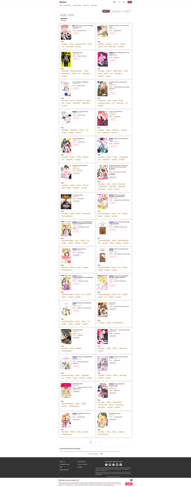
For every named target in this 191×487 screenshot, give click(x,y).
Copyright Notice (64, 464)
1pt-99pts (68, 103)
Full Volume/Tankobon (67, 216)
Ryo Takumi (117, 280)
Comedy (86, 71)
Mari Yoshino (80, 252)
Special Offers (77, 5)
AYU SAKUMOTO (81, 30)
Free (63, 46)
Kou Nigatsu (126, 87)
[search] (119, 2)
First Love (116, 44)
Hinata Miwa (117, 360)
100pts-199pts (86, 73)
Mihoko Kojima (81, 416)
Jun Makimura (117, 200)
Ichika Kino (126, 306)
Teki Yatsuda (80, 198)
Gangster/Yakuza (66, 73)
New (61, 5)
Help (61, 467)
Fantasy (71, 44)
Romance (106, 73)
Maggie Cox (123, 280)
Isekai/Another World (80, 44)
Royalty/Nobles (85, 375)
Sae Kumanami (81, 85)
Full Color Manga (119, 404)
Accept (129, 484)
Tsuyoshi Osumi (118, 416)
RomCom (109, 71)
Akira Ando (123, 172)
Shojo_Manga (101, 71)
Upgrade (110, 189)
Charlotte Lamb (123, 226)
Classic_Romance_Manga (103, 213)
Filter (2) (105, 11)
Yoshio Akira (117, 116)
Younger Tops (115, 130)
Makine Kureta (117, 30)
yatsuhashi (80, 334)
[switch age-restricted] (114, 2)
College (100, 73)
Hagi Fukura (117, 172)
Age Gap (123, 44)
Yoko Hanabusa (118, 253)
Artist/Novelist (74, 130)
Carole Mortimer (125, 200)
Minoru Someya (81, 115)
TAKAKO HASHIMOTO (83, 387)
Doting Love (124, 130)
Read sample (76, 173)
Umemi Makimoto (118, 87)
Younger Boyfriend (124, 157)
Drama (108, 100)
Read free (76, 33)
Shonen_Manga (65, 71)
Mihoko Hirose (81, 307)
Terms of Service (82, 464)
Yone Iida (116, 143)
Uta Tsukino (117, 333)
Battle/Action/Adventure (76, 71)
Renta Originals (121, 184)
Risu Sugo (116, 57)
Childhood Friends (117, 71)
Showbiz (89, 44)
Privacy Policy (82, 461)
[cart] (124, 2)
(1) (115, 114)
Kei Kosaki (116, 226)
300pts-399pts (101, 189)
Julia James (85, 280)
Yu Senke (79, 280)
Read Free (86, 5)
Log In (129, 2)
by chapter (78, 46)
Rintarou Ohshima (81, 56)
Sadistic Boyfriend (102, 404)
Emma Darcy (88, 307)
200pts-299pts (69, 46)
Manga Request (64, 469)
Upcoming (94, 5)
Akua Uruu (116, 390)
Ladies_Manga (65, 130)
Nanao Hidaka (81, 361)
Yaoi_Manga (64, 44)
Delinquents (85, 157)
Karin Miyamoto (81, 226)
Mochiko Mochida (118, 306)
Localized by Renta (102, 186)
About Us (62, 461)
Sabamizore (112, 88)
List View (126, 11)
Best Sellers (67, 5)
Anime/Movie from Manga (104, 103)
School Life (108, 44)
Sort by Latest (115, 11)
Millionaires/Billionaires (123, 240)
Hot (127, 103)
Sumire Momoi (81, 142)
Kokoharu (79, 170)
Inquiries (80, 467)
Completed (100, 76)
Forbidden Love (80, 100)
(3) (78, 333)
